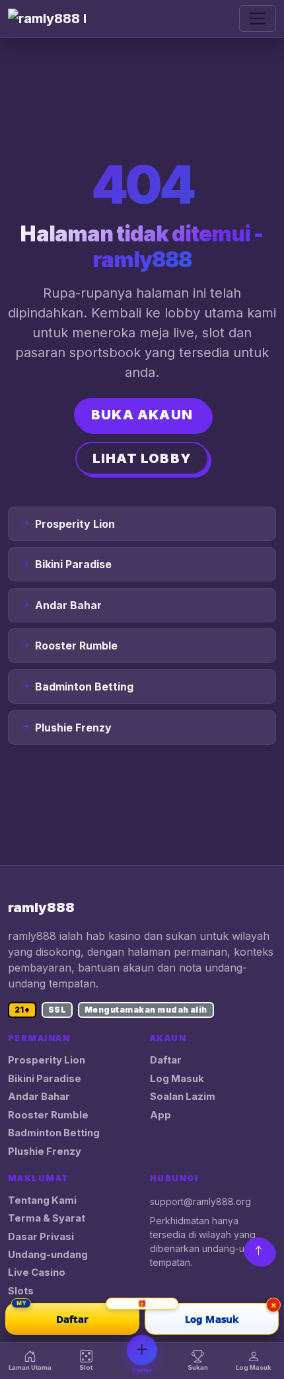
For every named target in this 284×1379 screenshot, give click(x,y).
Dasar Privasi (41, 1237)
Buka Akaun (142, 415)
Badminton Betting (54, 1133)
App (160, 1115)
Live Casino (36, 1272)
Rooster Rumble (48, 1115)
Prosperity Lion (46, 1060)
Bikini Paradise (44, 1079)
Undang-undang (48, 1255)
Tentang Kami (42, 1200)
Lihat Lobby (142, 458)
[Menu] (257, 18)
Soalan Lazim (182, 1097)
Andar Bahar (39, 1097)
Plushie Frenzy (44, 1151)
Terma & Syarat (46, 1218)
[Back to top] (258, 1250)
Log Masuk (177, 1079)
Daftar (166, 1060)
